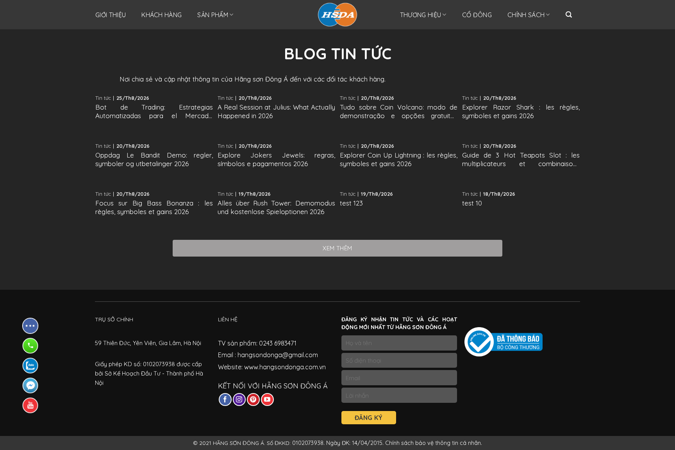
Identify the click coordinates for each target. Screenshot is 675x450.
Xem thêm (337, 248)
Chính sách (526, 15)
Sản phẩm (212, 15)
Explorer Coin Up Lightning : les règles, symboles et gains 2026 (398, 159)
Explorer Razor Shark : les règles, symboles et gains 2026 (521, 111)
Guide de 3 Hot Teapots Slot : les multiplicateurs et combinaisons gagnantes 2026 (521, 159)
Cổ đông (477, 15)
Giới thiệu (110, 15)
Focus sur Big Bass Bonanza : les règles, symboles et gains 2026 (154, 207)
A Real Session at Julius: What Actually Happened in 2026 (276, 111)
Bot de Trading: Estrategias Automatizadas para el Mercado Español (154, 111)
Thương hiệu (420, 15)
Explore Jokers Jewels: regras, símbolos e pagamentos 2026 (276, 159)
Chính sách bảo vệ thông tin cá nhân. (433, 442)
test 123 (351, 203)
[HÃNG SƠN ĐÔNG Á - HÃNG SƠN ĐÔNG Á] (337, 14)
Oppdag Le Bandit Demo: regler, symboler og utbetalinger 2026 (154, 159)
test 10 (472, 203)
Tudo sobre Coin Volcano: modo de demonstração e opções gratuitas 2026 (398, 111)
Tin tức (103, 98)
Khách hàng (161, 15)
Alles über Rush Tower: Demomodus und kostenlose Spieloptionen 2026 (276, 207)
